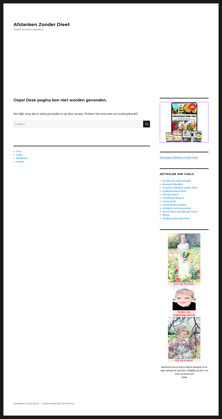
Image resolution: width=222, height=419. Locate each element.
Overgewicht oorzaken (174, 204)
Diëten (166, 215)
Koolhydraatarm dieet (174, 191)
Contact (20, 161)
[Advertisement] (111, 74)
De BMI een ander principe (176, 181)
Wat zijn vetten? (170, 194)
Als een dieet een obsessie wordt (179, 211)
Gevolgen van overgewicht (176, 208)
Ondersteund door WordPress (58, 403)
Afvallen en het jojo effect (176, 218)
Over (18, 151)
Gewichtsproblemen (173, 198)
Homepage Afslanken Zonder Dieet (179, 157)
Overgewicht (169, 201)
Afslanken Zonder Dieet (41, 24)
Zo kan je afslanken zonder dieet (179, 187)
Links (19, 155)
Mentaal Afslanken (172, 184)
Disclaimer (22, 158)
